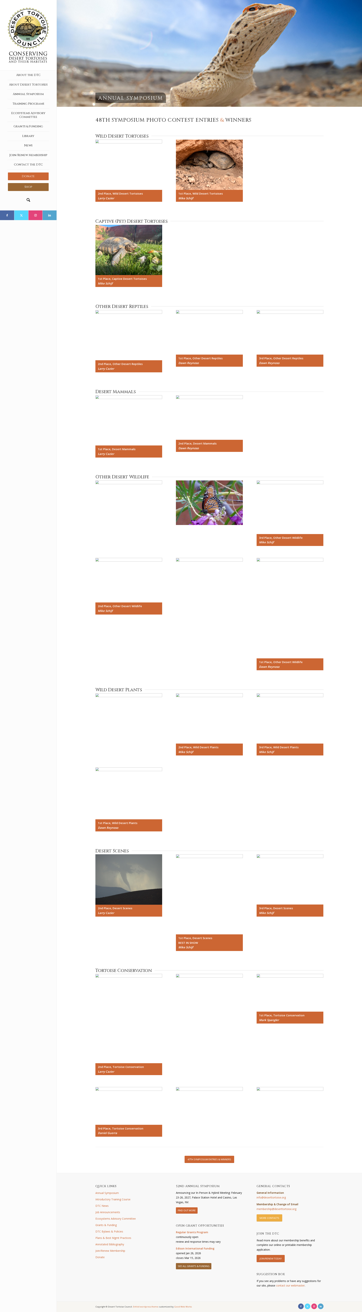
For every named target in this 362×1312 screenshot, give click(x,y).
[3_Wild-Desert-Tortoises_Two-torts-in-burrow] (209, 165)
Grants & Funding (106, 1225)
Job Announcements (107, 1212)
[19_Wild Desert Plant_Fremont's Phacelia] (128, 718)
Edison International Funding (195, 1248)
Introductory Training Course (112, 1199)
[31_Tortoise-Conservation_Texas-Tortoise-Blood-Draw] (209, 1112)
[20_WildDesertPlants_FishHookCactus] (209, 718)
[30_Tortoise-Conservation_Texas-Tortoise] (128, 1106)
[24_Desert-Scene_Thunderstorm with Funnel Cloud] (128, 879)
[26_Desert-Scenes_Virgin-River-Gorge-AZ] (290, 879)
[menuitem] (28, 75)
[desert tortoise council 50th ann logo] (28, 35)
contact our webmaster (290, 1285)
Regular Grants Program (192, 1232)
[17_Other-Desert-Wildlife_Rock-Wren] (290, 608)
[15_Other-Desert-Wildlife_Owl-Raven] (128, 580)
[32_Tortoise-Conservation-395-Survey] (290, 1112)
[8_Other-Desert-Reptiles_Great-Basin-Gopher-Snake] (290, 332)
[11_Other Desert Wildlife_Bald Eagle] (128, 504)
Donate (100, 1257)
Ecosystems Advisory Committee (115, 1218)
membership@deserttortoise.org (276, 1209)
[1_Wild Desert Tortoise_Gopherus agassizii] (128, 165)
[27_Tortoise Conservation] (128, 1018)
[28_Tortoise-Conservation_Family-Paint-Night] (209, 999)
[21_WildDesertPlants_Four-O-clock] (290, 718)
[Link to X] (21, 215)
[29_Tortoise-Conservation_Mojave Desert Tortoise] (290, 993)
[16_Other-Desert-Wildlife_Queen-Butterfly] (209, 580)
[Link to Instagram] (35, 215)
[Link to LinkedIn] (49, 215)
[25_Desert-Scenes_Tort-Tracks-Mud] (209, 894)
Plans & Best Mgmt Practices (113, 1238)
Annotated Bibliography (109, 1244)
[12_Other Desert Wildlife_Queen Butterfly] (209, 502)
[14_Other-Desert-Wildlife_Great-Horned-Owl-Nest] (290, 507)
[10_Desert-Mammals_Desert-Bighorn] (209, 417)
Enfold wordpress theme (145, 1306)
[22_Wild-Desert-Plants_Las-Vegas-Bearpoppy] (128, 793)
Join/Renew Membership (110, 1250)
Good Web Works (183, 1306)
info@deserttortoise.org (271, 1197)
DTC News (102, 1206)
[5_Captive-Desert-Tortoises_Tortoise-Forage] (128, 250)
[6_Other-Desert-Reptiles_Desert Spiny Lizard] (128, 335)
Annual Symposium (107, 1193)
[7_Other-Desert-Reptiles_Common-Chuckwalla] (209, 332)
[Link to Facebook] (7, 215)
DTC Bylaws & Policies (109, 1231)
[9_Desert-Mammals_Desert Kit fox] (128, 420)
